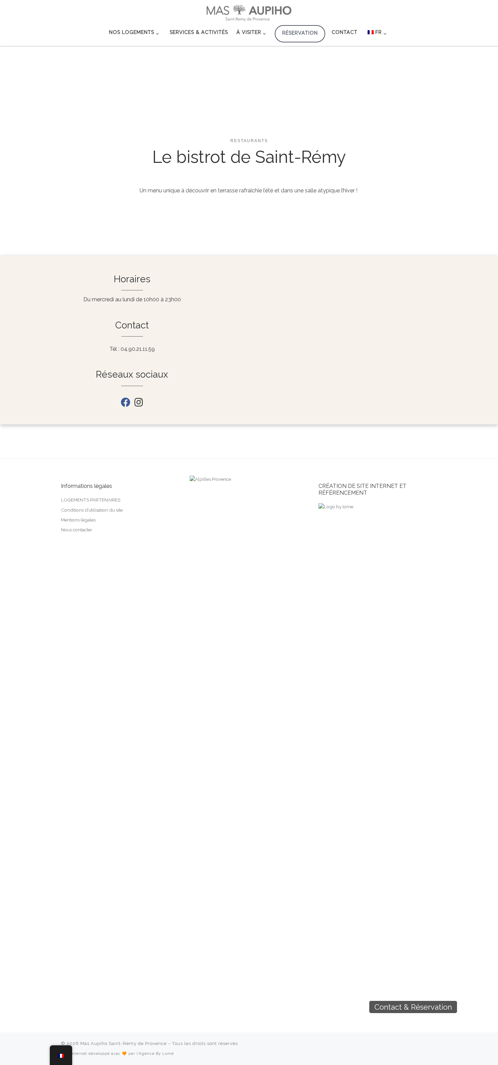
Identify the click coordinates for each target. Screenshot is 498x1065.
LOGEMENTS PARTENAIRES (90, 499)
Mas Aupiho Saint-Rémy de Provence (123, 1043)
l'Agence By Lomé (155, 1053)
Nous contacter (76, 529)
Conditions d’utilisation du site (92, 510)
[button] (468, 1007)
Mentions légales (78, 519)
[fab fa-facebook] (125, 404)
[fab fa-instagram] (138, 404)
